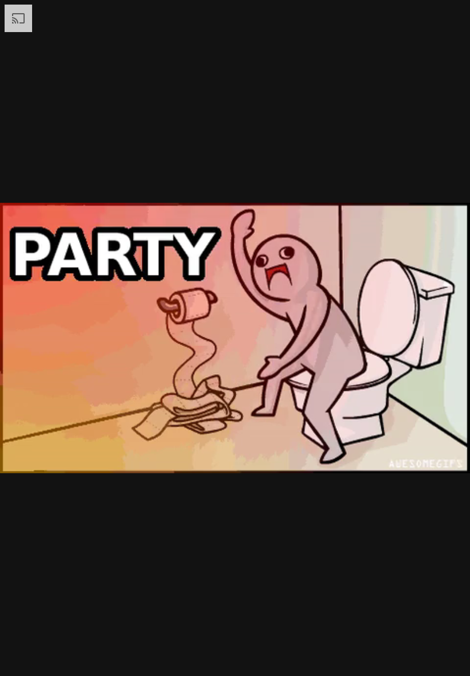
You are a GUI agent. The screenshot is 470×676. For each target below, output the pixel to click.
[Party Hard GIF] (235, 338)
